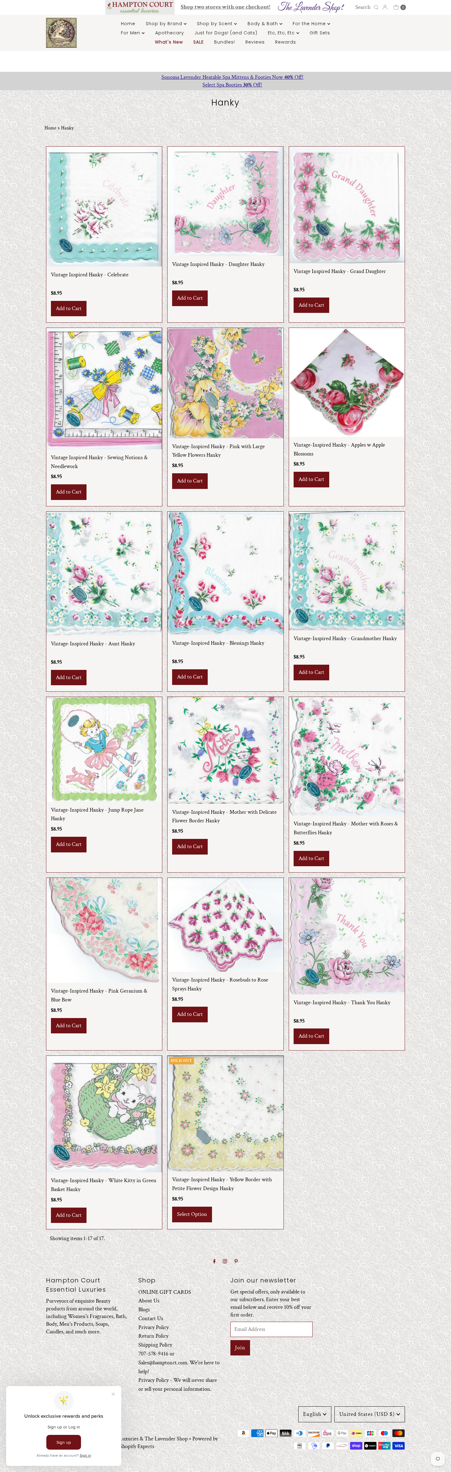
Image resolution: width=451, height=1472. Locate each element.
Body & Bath (263, 24)
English (312, 1414)
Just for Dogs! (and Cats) (226, 33)
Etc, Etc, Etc (282, 33)
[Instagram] (225, 1261)
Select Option (192, 1214)
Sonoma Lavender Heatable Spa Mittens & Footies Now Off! (226, 77)
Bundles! (224, 42)
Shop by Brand (165, 24)
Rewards (285, 42)
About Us (148, 1301)
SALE (198, 42)
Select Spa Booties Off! (225, 84)
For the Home (310, 24)
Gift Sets (320, 33)
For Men (131, 33)
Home (128, 24)
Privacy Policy (153, 1327)
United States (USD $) (367, 1414)
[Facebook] (214, 1261)
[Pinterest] (236, 1261)
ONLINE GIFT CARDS (164, 1292)
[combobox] (366, 7)
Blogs (144, 1309)
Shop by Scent (215, 24)
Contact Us (150, 1318)
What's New (169, 42)
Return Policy (153, 1336)
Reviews (255, 42)
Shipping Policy (155, 1345)
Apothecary (169, 33)
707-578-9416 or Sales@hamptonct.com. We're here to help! (179, 1363)
